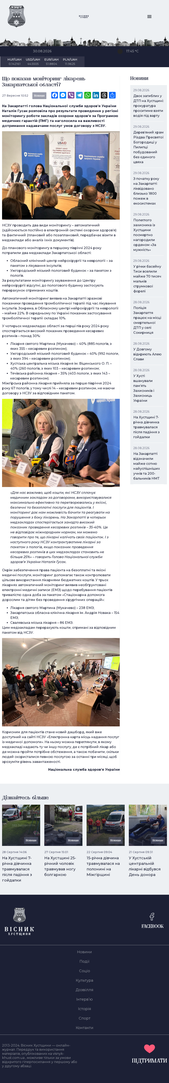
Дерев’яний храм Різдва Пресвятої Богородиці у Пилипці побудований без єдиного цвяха (148, 147)
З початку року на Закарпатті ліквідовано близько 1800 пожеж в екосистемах (146, 191)
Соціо (84, 971)
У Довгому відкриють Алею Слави (147, 354)
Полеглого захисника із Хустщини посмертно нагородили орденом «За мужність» (144, 235)
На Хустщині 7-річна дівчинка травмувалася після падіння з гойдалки (146, 427)
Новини (84, 952)
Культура (84, 980)
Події (85, 961)
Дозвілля (84, 990)
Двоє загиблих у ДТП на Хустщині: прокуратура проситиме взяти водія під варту (148, 106)
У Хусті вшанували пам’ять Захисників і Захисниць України (143, 388)
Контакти (84, 1028)
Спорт (84, 1018)
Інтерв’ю (84, 999)
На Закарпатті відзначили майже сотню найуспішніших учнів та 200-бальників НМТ (146, 466)
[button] (149, 16)
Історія (84, 1009)
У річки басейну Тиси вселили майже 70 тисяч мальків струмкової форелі (147, 279)
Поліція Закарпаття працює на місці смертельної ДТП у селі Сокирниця (147, 320)
